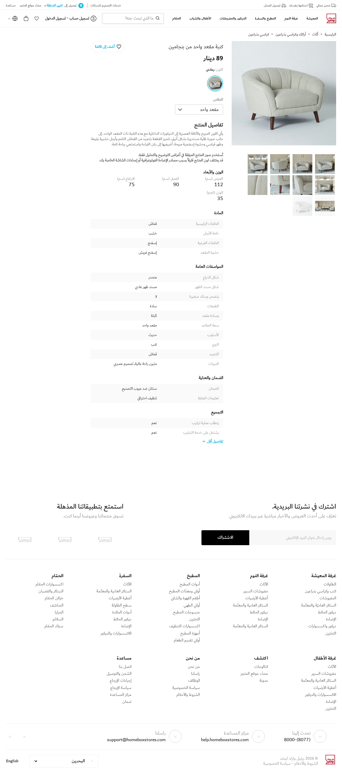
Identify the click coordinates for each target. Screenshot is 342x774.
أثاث (315, 34)
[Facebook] (24, 736)
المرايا (59, 612)
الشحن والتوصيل (119, 674)
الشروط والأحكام (188, 695)
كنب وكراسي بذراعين (320, 591)
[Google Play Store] (64, 539)
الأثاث (264, 584)
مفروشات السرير (255, 591)
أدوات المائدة (121, 612)
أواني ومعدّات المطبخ (184, 591)
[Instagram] (9, 736)
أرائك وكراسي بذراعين (290, 34)
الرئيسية (330, 34)
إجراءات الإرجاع (120, 680)
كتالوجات (261, 667)
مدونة (263, 680)
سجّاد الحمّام (53, 626)
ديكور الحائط (327, 612)
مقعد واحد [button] (209, 109)
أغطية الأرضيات (256, 598)
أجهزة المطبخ (190, 633)
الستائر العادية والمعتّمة (250, 605)
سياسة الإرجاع (120, 688)
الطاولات (330, 584)
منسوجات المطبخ (186, 612)
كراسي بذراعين (258, 34)
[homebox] (329, 18)
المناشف (56, 605)
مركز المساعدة (120, 695)
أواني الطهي (192, 605)
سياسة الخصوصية (186, 688)
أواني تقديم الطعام (187, 640)
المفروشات (328, 598)
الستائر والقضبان (50, 591)
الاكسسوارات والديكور (115, 633)
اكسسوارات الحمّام (49, 584)
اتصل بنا (125, 667)
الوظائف (194, 680)
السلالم (58, 619)
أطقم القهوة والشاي (185, 598)
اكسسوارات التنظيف (184, 626)
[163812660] (215, 83)
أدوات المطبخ (190, 584)
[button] (36, 18)
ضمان (126, 702)
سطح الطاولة (121, 605)
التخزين (330, 633)
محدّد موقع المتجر (254, 674)
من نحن (194, 667)
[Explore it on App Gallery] (24, 539)
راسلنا (195, 674)
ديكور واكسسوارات (322, 626)
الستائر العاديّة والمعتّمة (318, 605)
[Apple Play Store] (104, 539)
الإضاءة (331, 619)
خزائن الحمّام (54, 598)
